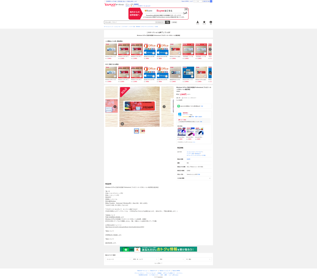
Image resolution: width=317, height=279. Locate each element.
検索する (167, 22)
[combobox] (129, 22)
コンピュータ (117, 26)
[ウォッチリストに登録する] (115, 53)
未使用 (188, 159)
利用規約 (160, 273)
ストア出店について (153, 275)
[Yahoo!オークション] (114, 4)
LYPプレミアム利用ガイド (169, 273)
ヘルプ (191, 1)
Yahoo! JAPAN (185, 1)
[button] (194, 178)
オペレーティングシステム (147, 26)
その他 (156, 26)
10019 (192, 116)
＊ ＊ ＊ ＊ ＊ (186, 114)
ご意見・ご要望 (163, 275)
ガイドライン (180, 273)
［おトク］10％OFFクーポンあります (141, 6)
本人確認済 (199, 116)
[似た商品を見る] (122, 124)
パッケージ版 (132, 26)
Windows (138, 26)
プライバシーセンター (151, 273)
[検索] (211, 1)
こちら (193, 142)
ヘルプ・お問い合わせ (173, 275)
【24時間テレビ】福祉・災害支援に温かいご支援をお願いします (121, 1)
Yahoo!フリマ (153, 270)
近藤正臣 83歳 (206, 1)
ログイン (128, 6)
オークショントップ (108, 26)
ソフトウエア (124, 26)
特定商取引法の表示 (143, 275)
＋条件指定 (174, 22)
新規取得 (136, 4)
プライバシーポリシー (139, 273)
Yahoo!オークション (142, 270)
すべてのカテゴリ (160, 22)
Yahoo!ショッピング (164, 270)
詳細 (202, 106)
